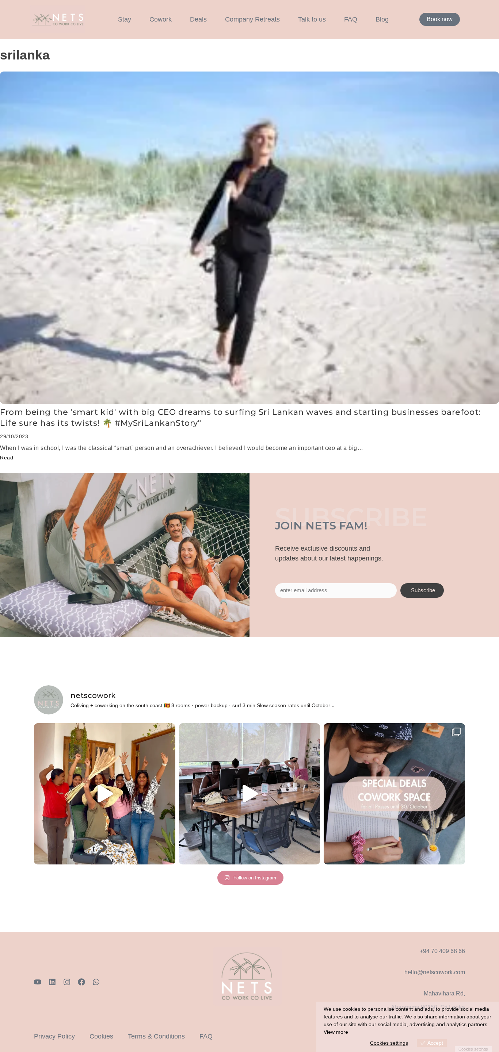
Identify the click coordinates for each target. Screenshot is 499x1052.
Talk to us (312, 19)
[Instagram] (67, 982)
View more (336, 1032)
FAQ (350, 19)
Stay (124, 19)
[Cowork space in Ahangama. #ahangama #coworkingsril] (249, 793)
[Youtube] (37, 982)
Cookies (101, 1036)
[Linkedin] (52, 982)
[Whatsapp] (96, 982)
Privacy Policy (54, 1036)
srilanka (25, 54)
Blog (382, 19)
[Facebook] (81, 982)
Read (6, 458)
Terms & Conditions (156, 1036)
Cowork (160, 19)
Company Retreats (252, 19)
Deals (198, 19)
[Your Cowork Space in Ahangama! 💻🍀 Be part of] (394, 793)
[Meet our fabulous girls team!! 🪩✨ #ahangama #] (104, 793)
